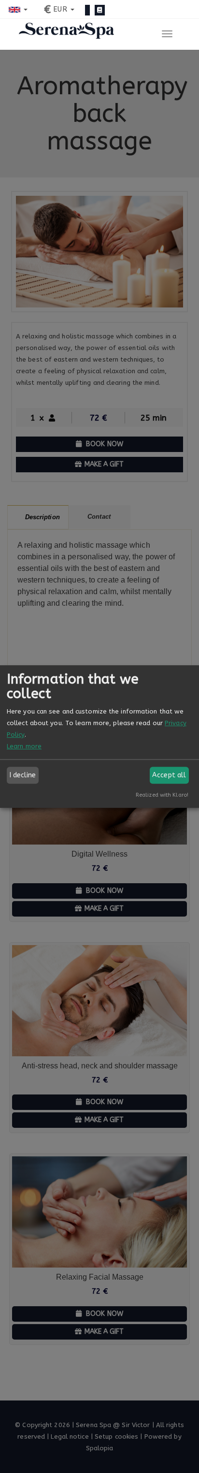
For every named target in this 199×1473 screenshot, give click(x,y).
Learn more (24, 746)
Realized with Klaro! (162, 795)
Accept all (169, 775)
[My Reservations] (100, 10)
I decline (23, 775)
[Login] (87, 10)
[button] (18, 9)
